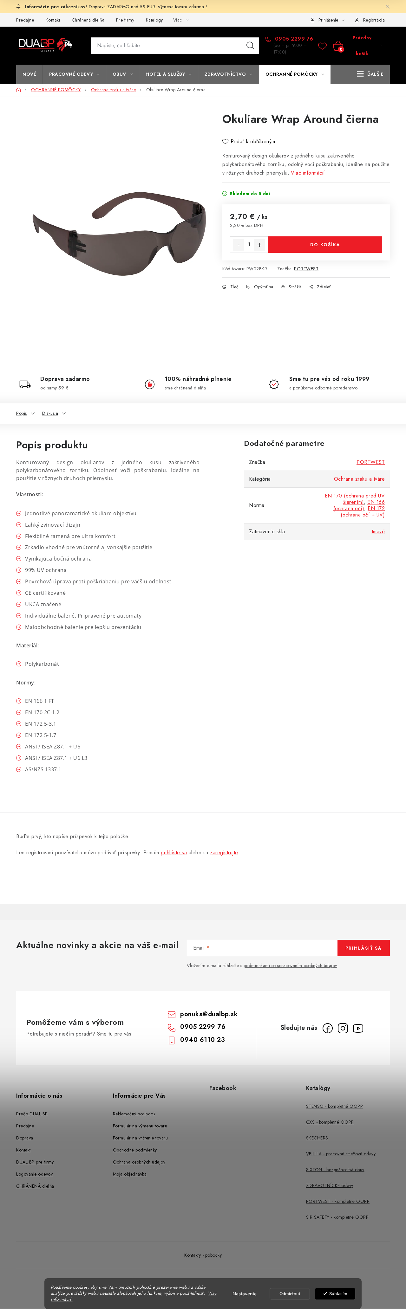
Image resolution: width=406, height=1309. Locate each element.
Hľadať (250, 45)
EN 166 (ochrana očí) (359, 505)
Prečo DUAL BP (32, 1114)
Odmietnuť (289, 1294)
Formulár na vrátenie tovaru (140, 1138)
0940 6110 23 (202, 1039)
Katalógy (154, 20)
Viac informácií (308, 172)
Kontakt (53, 20)
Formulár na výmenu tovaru (140, 1126)
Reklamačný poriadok (134, 1114)
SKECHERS (317, 1138)
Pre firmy (125, 20)
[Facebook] (328, 1028)
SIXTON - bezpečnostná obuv (335, 1169)
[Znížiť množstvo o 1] (238, 245)
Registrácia (374, 20)
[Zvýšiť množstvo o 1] (259, 245)
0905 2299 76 (293, 39)
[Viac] (370, 74)
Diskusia (50, 413)
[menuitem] (29, 74)
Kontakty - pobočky (203, 1255)
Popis (21, 413)
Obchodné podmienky (135, 1150)
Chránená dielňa (88, 20)
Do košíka (325, 244)
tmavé (378, 531)
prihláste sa (174, 852)
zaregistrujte (224, 852)
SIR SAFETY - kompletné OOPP (337, 1217)
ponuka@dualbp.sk (209, 1014)
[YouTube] (358, 1028)
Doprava (24, 1138)
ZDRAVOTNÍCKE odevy (329, 1185)
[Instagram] (343, 1028)
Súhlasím (338, 1294)
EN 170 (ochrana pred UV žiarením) (355, 499)
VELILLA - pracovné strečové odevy (341, 1154)
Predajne (25, 20)
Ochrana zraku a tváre (359, 479)
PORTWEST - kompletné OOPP (338, 1201)
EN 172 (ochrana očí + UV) (363, 511)
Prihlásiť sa (363, 948)
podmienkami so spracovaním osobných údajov (290, 965)
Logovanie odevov (34, 1174)
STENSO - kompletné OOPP (334, 1106)
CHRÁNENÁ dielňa (35, 1186)
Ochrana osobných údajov (139, 1162)
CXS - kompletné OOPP (330, 1122)
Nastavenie (244, 1294)
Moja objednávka (130, 1174)
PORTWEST (306, 269)
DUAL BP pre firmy (35, 1162)
